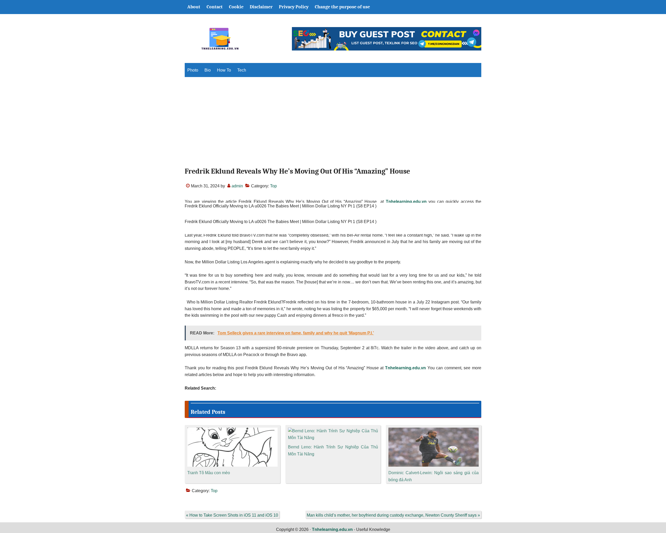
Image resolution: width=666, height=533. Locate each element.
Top (273, 186)
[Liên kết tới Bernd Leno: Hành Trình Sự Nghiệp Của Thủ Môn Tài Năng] (333, 431)
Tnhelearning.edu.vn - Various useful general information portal (220, 38)
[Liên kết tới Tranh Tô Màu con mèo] (232, 431)
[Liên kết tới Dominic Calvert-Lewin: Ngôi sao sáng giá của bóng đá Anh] (433, 431)
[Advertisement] (333, 126)
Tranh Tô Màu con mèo (208, 473)
